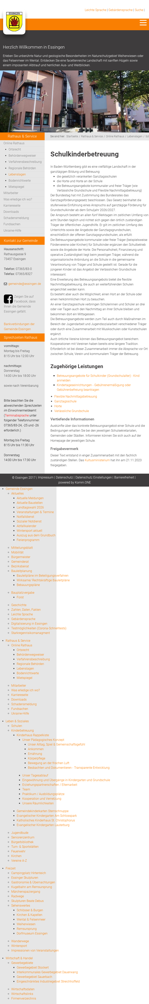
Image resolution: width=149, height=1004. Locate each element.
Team (26, 789)
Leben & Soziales (17, 721)
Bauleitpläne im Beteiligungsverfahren (42, 575)
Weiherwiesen (26, 924)
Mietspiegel (16, 187)
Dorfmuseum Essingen (32, 933)
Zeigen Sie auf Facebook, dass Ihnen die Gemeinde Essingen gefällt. (20, 304)
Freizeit (11, 868)
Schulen (16, 726)
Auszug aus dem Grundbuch (36, 535)
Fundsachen (11, 224)
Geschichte (18, 605)
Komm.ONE (83, 482)
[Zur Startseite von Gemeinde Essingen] (14, 25)
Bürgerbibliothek (22, 842)
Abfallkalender (26, 526)
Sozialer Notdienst (29, 521)
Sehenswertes (20, 905)
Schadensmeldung (16, 218)
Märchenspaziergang (25, 891)
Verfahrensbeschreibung (25, 162)
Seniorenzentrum (22, 837)
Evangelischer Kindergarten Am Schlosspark (47, 816)
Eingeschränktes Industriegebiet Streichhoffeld (48, 981)
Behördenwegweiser (22, 155)
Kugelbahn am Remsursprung (31, 887)
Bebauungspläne (28, 585)
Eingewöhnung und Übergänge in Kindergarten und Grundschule (66, 780)
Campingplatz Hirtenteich (28, 873)
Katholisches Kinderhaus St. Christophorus (46, 820)
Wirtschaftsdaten (23, 989)
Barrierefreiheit (124, 477)
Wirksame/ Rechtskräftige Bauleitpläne (43, 580)
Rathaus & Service (92, 136)
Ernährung (35, 754)
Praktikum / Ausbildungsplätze (43, 794)
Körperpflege (36, 758)
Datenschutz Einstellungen (93, 477)
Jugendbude (19, 833)
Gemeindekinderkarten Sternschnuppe (42, 811)
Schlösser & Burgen (30, 910)
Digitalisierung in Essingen (29, 623)
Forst (20, 597)
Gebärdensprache (120, 10)
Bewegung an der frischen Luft (48, 763)
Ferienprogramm (28, 540)
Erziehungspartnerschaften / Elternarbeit (49, 785)
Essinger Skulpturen (24, 877)
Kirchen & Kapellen (29, 915)
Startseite (72, 136)
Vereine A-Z (19, 860)
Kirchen (16, 856)
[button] (143, 23)
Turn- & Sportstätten (25, 847)
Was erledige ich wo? (17, 199)
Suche (139, 10)
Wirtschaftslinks (22, 994)
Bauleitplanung (21, 571)
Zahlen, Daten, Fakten (26, 610)
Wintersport (19, 946)
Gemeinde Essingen (19, 489)
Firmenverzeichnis (23, 998)
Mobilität (17, 552)
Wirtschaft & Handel (19, 958)
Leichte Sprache (95, 10)
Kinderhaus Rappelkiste (33, 735)
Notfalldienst (25, 517)
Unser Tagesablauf (35, 775)
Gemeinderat (20, 561)
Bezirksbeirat (20, 566)
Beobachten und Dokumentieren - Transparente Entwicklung (69, 768)
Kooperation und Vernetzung (41, 798)
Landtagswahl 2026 (30, 507)
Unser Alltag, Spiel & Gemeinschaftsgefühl (56, 744)
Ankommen (36, 749)
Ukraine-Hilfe (12, 230)
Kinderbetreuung (22, 730)
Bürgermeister (20, 557)
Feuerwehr (18, 851)
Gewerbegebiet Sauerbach (34, 977)
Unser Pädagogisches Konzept (43, 740)
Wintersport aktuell (29, 530)
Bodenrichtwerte (20, 180)
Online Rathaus (13, 143)
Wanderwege (20, 941)
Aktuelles (17, 493)
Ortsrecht (15, 149)
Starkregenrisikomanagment (30, 633)
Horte (58, 406)
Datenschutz (64, 477)
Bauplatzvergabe (22, 592)
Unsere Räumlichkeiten (38, 803)
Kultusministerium (97, 460)
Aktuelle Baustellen (30, 503)
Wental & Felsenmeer (31, 919)
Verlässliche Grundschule (71, 411)
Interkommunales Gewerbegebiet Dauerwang (47, 972)
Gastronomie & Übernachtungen (33, 882)
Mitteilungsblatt (22, 548)
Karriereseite (11, 205)
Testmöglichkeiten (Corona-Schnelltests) (38, 628)
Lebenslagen (17, 174)
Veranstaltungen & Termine (35, 512)
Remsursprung (27, 929)
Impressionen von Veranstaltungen (35, 950)
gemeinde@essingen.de (24, 284)
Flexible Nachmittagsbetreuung (75, 396)
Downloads (11, 212)
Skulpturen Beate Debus (27, 901)
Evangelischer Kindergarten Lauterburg (43, 825)
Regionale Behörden (22, 168)
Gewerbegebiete (22, 963)
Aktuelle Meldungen (30, 498)
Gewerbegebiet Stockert (33, 967)
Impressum (45, 477)
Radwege (17, 896)
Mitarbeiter (10, 193)
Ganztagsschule (65, 401)
